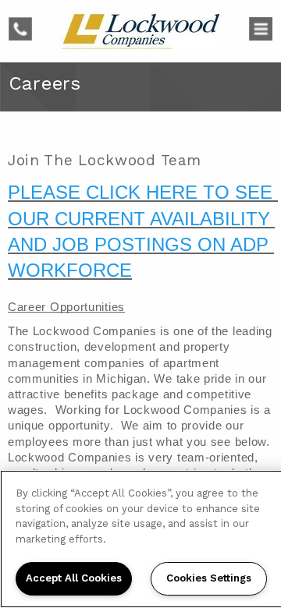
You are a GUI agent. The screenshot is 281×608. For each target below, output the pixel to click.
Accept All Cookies (74, 578)
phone (25, 25)
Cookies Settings (208, 578)
